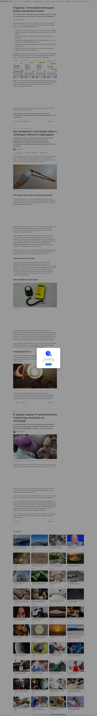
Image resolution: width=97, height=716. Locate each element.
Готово (48, 364)
